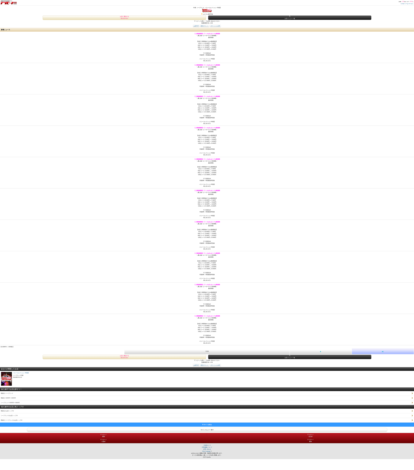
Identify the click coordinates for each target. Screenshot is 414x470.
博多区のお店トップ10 (7, 411)
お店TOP (196, 26)
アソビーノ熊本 (310, 440)
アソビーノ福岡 (103, 435)
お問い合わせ (207, 449)
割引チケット (205, 26)
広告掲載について (207, 447)
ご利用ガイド (207, 445)
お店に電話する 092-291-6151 (124, 17)
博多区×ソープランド (7, 393)
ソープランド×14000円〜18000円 (10, 402)
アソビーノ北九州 (310, 435)
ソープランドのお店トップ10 (9, 415)
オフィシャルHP (215, 26)
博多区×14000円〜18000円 (8, 398)
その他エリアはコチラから (407, 3)
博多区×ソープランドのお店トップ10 (11, 420)
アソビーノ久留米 (103, 440)
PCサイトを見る (207, 424)
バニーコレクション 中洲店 (21, 373)
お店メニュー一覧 (290, 18)
